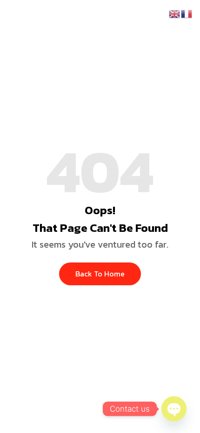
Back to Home (100, 273)
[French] (187, 13)
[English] (175, 13)
